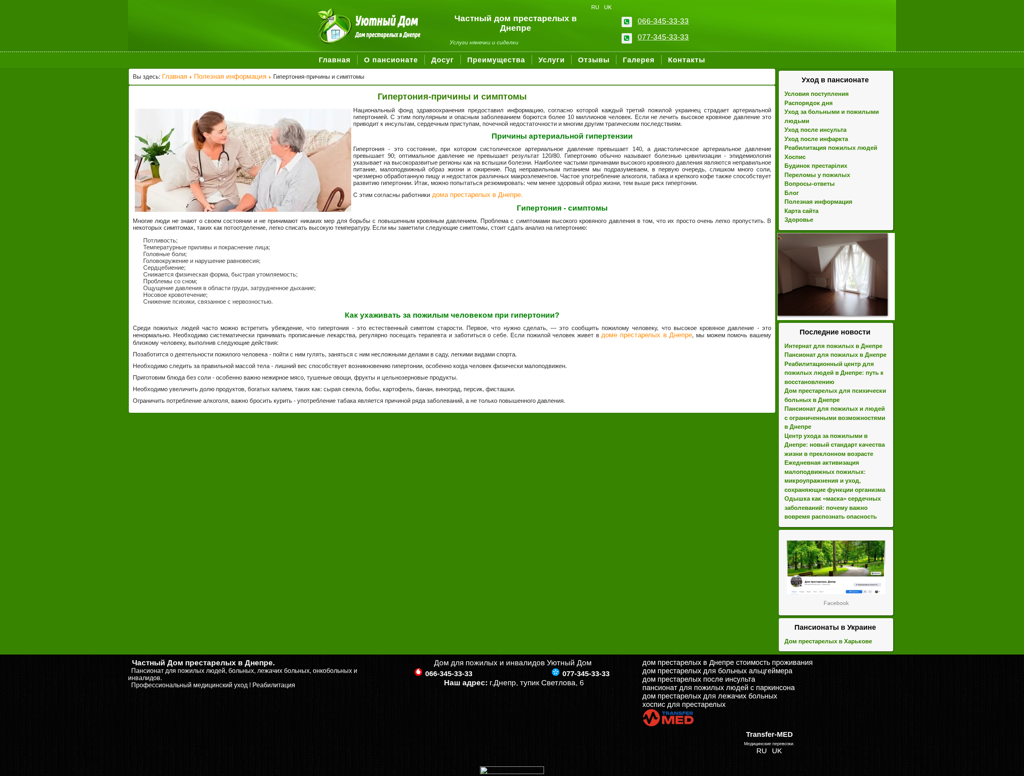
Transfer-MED (769, 734)
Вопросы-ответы (809, 183)
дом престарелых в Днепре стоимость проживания (727, 663)
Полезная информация (230, 76)
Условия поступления (816, 93)
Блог (791, 192)
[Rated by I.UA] (512, 772)
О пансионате (391, 60)
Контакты (686, 60)
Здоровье (798, 219)
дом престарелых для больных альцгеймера (717, 671)
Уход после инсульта (815, 129)
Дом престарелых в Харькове (828, 641)
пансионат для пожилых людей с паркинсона (718, 688)
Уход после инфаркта (816, 138)
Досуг (442, 60)
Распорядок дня (808, 102)
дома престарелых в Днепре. (476, 195)
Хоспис (795, 156)
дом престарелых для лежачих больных (709, 696)
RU (596, 7)
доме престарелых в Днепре (646, 335)
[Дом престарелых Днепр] (836, 567)
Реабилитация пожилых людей (830, 147)
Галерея (639, 60)
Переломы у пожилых (817, 174)
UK (608, 7)
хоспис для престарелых (684, 704)
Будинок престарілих (815, 165)
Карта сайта (801, 210)
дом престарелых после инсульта (698, 679)
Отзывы (594, 60)
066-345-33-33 (663, 21)
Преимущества (496, 60)
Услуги (551, 60)
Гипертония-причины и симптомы (452, 96)
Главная (335, 60)
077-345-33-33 (663, 37)
